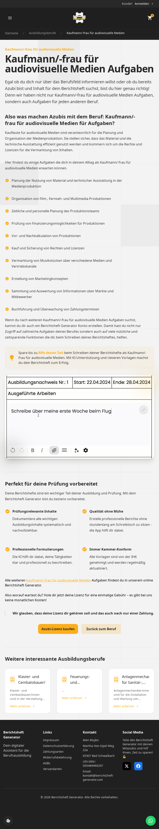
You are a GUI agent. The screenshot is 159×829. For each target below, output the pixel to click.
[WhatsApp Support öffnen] (151, 821)
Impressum (51, 740)
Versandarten (52, 769)
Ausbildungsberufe (42, 33)
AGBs (46, 763)
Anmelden (142, 4)
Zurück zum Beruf (101, 629)
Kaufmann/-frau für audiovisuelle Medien (58, 580)
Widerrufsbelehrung (57, 757)
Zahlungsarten (53, 752)
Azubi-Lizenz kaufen (58, 629)
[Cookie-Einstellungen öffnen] (8, 821)
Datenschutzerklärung (58, 746)
